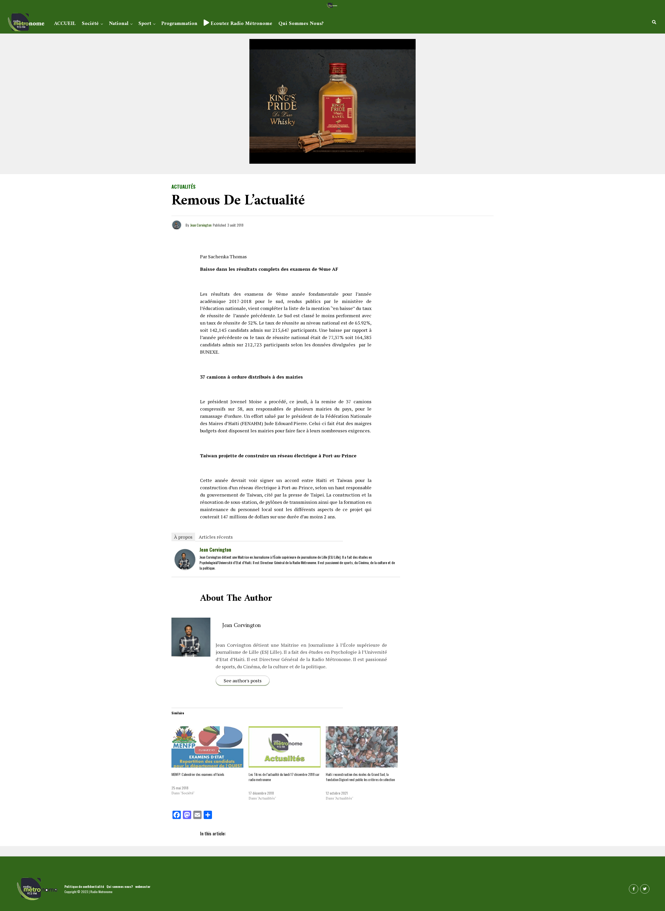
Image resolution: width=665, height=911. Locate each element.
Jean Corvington (200, 225)
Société (90, 23)
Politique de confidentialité (84, 886)
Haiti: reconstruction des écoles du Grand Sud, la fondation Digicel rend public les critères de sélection (360, 776)
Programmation (179, 23)
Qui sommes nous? (301, 23)
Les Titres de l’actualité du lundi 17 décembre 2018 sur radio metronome (284, 776)
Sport (144, 23)
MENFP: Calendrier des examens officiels (197, 774)
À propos (183, 537)
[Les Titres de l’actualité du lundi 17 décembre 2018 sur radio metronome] (285, 746)
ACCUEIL (65, 23)
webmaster (142, 886)
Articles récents (216, 537)
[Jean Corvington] (185, 567)
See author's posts (243, 680)
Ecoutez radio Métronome (240, 23)
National (118, 23)
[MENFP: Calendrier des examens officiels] (207, 746)
